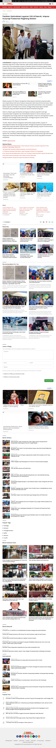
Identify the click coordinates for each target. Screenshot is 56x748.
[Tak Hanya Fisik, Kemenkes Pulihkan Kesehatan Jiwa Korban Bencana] (28, 232)
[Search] (52, 4)
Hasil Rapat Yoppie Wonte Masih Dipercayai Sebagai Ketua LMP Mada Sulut (29, 495)
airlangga (6, 525)
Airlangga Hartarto (8, 530)
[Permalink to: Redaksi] (4, 21)
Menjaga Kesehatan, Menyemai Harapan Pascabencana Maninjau (18, 157)
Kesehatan (5, 14)
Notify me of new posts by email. (11, 377)
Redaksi (7, 21)
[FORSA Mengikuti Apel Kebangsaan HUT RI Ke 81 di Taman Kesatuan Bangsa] (6, 462)
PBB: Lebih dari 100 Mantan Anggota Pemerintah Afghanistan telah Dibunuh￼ (24, 713)
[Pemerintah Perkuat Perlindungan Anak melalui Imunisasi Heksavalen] (28, 248)
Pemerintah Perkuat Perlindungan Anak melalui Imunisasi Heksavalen (19, 155)
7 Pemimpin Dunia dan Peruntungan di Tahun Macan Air (19, 722)
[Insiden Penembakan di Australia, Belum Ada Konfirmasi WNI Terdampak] (6, 681)
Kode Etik (33, 740)
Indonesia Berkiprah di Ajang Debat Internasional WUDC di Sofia (26, 660)
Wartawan (21, 740)
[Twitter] (20, 736)
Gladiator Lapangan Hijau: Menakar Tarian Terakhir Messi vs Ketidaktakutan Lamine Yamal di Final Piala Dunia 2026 (31, 489)
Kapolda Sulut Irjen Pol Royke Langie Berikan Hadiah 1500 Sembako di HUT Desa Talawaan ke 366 (30, 455)
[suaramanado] (9, 4)
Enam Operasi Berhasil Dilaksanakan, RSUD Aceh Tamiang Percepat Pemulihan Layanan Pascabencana (28, 153)
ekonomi (6, 535)
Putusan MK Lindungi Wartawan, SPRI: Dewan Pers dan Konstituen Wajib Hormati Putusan (24, 634)
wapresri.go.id (11, 140)
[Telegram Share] (49, 222)
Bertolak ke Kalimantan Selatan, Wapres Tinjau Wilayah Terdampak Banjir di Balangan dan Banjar (27, 651)
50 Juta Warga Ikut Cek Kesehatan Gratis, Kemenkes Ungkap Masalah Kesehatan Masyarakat (9, 210)
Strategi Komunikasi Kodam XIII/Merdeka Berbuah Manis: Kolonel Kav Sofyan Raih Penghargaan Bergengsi (41, 619)
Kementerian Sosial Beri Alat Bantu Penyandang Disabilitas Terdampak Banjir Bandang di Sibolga (32, 674)
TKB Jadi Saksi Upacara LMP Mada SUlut (21, 468)
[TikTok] (33, 736)
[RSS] (39, 736)
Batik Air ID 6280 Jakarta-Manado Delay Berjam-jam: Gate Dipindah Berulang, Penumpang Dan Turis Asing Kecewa (30, 475)
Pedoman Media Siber (28, 742)
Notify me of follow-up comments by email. (14, 374)
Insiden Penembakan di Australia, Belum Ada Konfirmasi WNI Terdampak (28, 680)
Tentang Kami (8, 740)
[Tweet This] (44, 222)
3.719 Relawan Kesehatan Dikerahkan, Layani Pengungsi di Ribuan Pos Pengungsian (23, 151)
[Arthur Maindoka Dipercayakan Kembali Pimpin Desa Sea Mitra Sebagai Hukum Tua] (15, 609)
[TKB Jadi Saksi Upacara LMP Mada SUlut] (6, 469)
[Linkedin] (25, 736)
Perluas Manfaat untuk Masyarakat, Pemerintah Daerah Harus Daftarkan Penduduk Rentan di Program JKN (43, 210)
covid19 (5, 538)
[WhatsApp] (31, 736)
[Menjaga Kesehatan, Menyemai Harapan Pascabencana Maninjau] (45, 248)
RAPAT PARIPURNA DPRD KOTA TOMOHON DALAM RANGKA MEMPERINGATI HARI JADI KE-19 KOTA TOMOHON (29, 703)
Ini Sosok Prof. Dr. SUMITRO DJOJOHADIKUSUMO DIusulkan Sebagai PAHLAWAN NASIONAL (24, 630)
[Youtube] (28, 736)
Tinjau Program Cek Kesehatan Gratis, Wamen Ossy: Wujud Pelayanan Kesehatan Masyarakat (26, 210)
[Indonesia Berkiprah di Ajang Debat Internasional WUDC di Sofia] (6, 661)
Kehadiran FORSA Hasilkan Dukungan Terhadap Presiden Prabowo (40, 599)
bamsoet (6, 528)
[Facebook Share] (41, 222)
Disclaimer (47, 740)
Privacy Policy (40, 740)
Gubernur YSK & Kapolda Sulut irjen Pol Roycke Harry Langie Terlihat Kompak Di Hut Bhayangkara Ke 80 (31, 502)
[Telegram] (36, 736)
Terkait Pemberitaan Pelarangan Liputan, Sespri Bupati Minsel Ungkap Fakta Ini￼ (25, 718)
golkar (5, 533)
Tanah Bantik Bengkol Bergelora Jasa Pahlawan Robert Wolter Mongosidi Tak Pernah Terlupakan (32, 482)
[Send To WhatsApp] (52, 222)
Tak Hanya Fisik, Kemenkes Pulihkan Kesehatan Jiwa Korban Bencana (19, 149)
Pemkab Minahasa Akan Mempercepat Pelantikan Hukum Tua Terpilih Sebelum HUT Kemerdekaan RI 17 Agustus (31, 515)
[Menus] (4, 4)
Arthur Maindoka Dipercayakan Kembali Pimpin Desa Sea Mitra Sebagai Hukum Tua (14, 618)
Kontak (27, 740)
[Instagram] (23, 736)
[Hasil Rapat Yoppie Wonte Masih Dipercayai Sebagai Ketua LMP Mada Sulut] (6, 496)
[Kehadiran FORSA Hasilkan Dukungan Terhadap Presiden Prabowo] (41, 591)
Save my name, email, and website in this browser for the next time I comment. (22, 370)
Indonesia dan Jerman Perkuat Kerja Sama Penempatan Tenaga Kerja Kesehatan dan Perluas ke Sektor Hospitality (32, 687)
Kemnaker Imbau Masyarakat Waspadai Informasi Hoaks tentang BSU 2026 (21, 647)
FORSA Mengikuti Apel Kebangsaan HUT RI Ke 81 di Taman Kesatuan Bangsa (29, 461)
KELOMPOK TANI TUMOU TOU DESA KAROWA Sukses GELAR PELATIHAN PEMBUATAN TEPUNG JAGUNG (31, 449)
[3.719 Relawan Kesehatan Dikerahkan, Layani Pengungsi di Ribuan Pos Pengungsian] (45, 232)
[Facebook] (17, 736)
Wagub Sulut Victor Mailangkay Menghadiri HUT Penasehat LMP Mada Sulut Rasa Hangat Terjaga (30, 509)
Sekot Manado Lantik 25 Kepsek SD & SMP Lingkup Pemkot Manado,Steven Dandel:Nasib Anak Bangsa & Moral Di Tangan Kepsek (29, 442)
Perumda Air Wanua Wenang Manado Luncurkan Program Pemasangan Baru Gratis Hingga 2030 (29, 698)
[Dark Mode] (50, 4)
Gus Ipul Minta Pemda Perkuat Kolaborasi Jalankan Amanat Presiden (19, 638)
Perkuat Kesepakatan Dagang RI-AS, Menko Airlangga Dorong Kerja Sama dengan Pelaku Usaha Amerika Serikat (31, 667)
